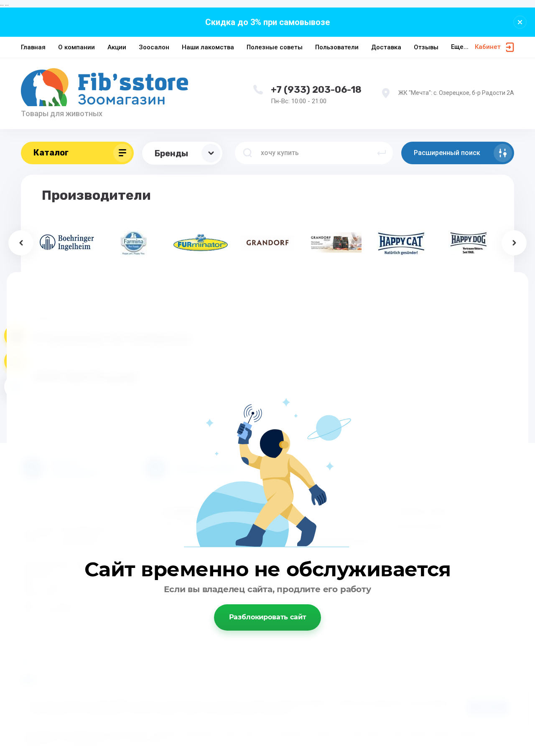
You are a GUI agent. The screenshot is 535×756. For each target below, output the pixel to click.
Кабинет (488, 47)
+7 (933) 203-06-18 (316, 89)
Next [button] (514, 242)
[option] (67, 243)
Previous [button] (20, 242)
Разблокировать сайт (267, 617)
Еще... (460, 47)
